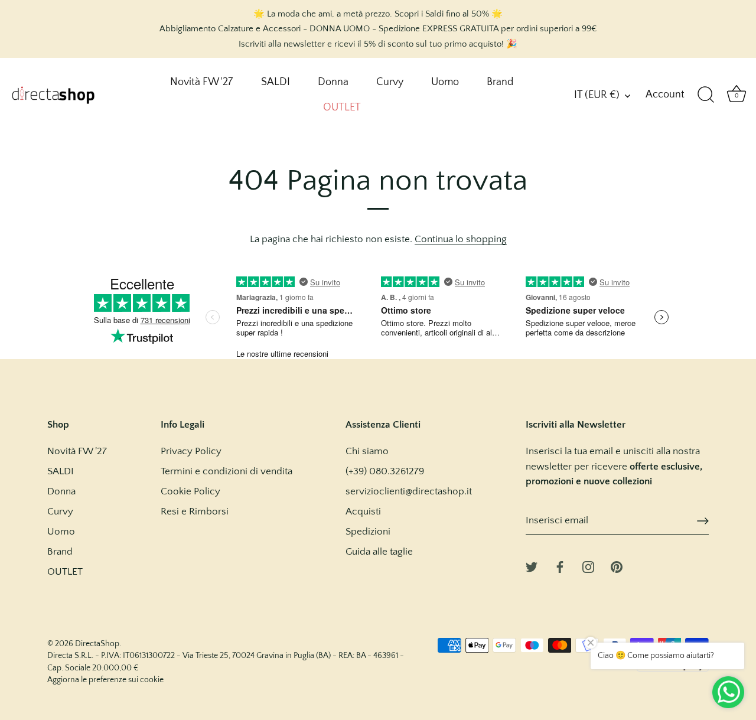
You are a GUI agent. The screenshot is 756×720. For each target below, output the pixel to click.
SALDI (275, 82)
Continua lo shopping (461, 239)
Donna (333, 82)
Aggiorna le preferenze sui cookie (105, 680)
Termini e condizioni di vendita (226, 471)
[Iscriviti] (703, 521)
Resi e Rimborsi (195, 511)
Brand (500, 82)
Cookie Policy (190, 491)
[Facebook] (560, 566)
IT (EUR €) (597, 95)
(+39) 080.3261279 (385, 471)
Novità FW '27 (201, 82)
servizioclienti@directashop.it (409, 491)
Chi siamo (367, 451)
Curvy (389, 82)
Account (665, 94)
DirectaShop (97, 644)
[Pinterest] (617, 566)
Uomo (445, 82)
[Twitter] (531, 566)
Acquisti (363, 511)
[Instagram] (588, 566)
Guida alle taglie (379, 551)
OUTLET (342, 107)
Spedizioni (368, 531)
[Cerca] (706, 95)
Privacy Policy (191, 451)
